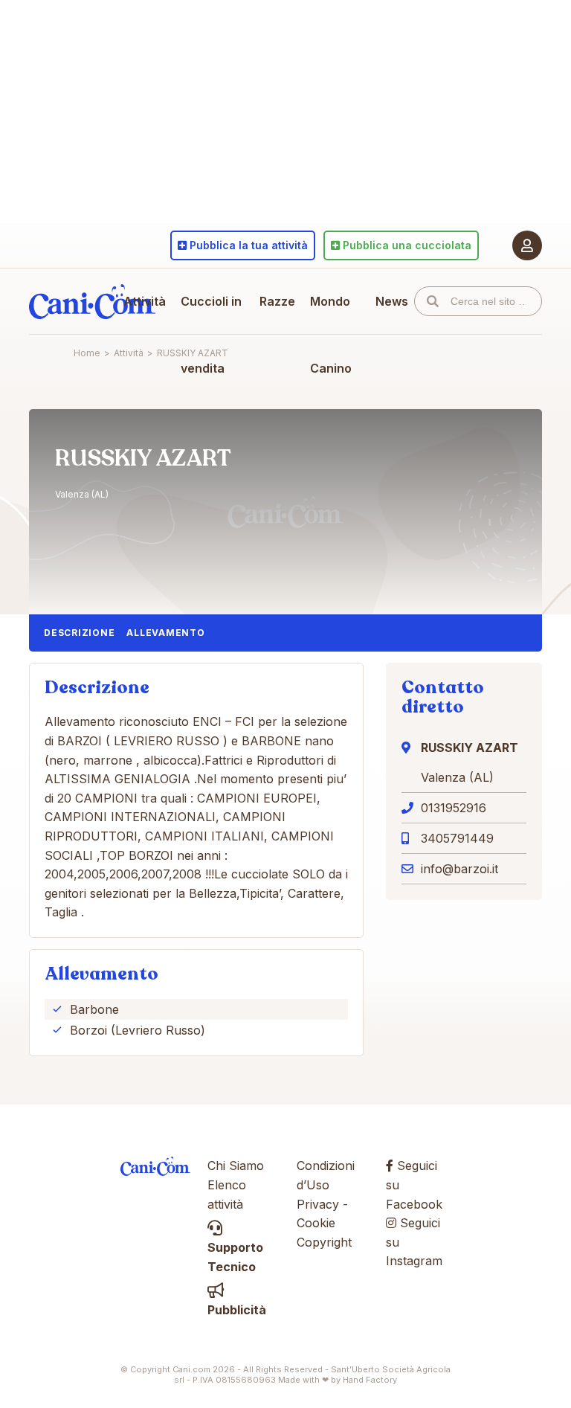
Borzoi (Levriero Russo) (137, 1030)
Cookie (316, 1222)
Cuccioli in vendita (211, 335)
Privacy (318, 1204)
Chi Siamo (235, 1165)
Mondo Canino (331, 335)
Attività (144, 301)
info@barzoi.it (459, 868)
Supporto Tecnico (235, 1257)
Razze (277, 301)
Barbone (94, 1009)
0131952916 (453, 807)
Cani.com (92, 301)
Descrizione (79, 632)
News (391, 301)
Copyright (324, 1242)
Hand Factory (370, 1380)
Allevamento (165, 632)
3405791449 (457, 838)
